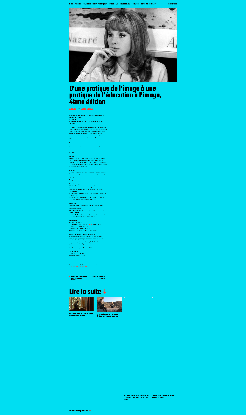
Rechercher (172, 4)
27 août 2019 (72, 109)
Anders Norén (98, 411)
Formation (135, 4)
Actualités (83, 109)
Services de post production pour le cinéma (98, 4)
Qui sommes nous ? (123, 4)
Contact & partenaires (149, 4)
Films (71, 4)
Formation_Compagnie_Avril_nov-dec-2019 (80, 266)
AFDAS (90, 224)
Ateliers (78, 4)
